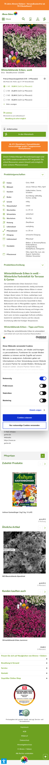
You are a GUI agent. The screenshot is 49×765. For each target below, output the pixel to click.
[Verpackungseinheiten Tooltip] (44, 79)
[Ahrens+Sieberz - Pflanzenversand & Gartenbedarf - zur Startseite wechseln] (10, 13)
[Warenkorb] (43, 19)
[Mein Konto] (36, 19)
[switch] (42, 386)
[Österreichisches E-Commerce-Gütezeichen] (24, 713)
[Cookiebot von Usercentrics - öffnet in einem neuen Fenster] (35, 337)
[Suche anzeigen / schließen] (22, 19)
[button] (4, 761)
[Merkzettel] (29, 19)
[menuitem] (6, 19)
